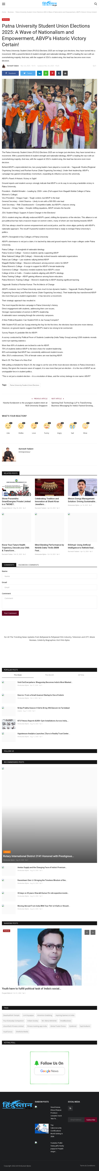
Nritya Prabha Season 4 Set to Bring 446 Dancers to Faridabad (44, 708)
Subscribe (90, 1120)
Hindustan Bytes (73, 505)
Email (4, 582)
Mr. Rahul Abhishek (49, 1021)
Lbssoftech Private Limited (13, 1026)
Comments (9, 565)
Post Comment (10, 613)
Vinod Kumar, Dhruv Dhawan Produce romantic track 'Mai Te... (56, 1113)
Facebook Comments (28, 565)
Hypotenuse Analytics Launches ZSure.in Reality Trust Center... (44, 734)
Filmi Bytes (65, 640)
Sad (72, 433)
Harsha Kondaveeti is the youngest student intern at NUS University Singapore (25, 404)
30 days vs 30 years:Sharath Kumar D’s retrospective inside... (43, 893)
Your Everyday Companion (13, 1021)
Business (11, 12)
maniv (20, 711)
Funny (46, 433)
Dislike (21, 433)
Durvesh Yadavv (13, 66)
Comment (6, 593)
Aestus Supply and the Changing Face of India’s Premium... (42, 867)
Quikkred (72, 1026)
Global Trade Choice (58, 1026)
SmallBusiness (65, 1021)
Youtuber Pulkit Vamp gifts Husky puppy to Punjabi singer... (57, 1147)
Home (4, 12)
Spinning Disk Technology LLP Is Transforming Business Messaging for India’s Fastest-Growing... (72, 404)
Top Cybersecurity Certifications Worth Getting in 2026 (57, 1130)
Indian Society (32, 1021)
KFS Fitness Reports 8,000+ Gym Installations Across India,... (43, 721)
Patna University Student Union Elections (24, 385)
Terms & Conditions (87, 1165)
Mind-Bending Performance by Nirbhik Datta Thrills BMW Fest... (49, 548)
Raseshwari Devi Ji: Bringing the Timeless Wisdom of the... (42, 880)
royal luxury (7, 1031)
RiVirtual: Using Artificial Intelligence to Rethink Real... (81, 546)
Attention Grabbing (44, 1015)
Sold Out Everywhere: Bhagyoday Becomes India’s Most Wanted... (45, 682)
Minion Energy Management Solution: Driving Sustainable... (82, 500)
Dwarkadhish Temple (11, 1015)
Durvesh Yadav (7, 554)
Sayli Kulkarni (85, 1026)
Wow (85, 433)
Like (8, 433)
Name (4, 571)
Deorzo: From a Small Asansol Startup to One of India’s (41, 695)
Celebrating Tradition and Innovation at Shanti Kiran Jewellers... (47, 501)
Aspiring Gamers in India (65, 1015)
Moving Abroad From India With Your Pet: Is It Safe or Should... (44, 906)
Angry (59, 433)
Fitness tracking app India (37, 1026)
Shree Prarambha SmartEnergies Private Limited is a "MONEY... (16, 501)
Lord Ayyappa (28, 1015)
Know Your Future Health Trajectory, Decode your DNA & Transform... (15, 548)
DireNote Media (22, 1031)
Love (34, 433)
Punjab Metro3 (7, 508)
